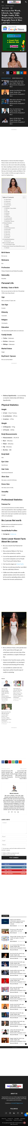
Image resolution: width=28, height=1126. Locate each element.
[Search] (26, 2)
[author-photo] (14, 791)
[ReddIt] (24, 72)
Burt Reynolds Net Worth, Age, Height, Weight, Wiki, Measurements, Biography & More (18, 955)
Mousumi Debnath (14, 949)
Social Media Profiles (10, 244)
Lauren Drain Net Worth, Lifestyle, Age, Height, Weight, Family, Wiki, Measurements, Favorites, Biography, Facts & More (20, 774)
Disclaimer (22, 1118)
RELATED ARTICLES (6, 78)
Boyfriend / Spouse (10, 221)
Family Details (9, 218)
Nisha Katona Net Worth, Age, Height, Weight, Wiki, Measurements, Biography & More (17, 102)
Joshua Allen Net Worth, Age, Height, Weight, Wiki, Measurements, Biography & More (18, 1031)
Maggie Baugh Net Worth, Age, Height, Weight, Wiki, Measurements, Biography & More (18, 1040)
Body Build (8, 229)
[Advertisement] (14, 144)
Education (8, 216)
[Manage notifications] (24, 1123)
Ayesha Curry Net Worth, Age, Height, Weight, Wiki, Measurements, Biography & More (18, 93)
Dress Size (8, 236)
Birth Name (8, 199)
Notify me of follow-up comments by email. (11, 853)
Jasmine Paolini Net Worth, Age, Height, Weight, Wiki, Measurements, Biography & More (18, 963)
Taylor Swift (20, 564)
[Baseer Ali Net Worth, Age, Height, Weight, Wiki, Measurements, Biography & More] (5, 120)
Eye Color (8, 231)
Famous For (8, 241)
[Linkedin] (21, 72)
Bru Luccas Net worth (8, 242)
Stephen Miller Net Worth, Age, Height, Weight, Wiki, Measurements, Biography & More (17, 84)
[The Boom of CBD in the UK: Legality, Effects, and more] (5, 931)
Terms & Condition (18, 1120)
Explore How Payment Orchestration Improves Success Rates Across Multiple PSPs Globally (17, 922)
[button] (2, 2)
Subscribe (23, 873)
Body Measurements (10, 227)
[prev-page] (23, 78)
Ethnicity (8, 213)
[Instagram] (10, 1113)
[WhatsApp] (18, 72)
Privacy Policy (9, 1120)
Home (2, 5)
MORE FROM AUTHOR (17, 78)
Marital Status (9, 219)
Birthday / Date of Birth (11, 208)
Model (11, 8)
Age (7, 210)
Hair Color (8, 232)
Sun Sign (7, 211)
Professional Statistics (8, 239)
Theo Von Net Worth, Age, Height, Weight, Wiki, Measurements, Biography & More (17, 112)
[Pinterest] (14, 72)
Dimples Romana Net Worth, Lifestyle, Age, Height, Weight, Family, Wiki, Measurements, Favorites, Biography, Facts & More (7, 774)
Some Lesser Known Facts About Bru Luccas (14, 246)
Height (7, 224)
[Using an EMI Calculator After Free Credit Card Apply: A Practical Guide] (5, 938)
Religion (7, 214)
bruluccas (13, 534)
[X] (11, 72)
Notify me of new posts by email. (9, 854)
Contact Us (10, 1118)
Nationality (8, 204)
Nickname (8, 201)
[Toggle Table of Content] (23, 197)
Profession (8, 203)
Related (7, 247)
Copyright (16, 1118)
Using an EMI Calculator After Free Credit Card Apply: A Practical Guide (18, 938)
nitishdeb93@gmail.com (17, 1103)
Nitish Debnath (6, 22)
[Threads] (18, 812)
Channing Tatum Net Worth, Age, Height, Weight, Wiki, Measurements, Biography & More (18, 997)
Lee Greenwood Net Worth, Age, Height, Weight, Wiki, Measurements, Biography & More (18, 946)
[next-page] (26, 78)
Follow (23, 867)
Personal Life (6, 206)
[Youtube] (21, 1113)
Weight (7, 226)
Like (24, 864)
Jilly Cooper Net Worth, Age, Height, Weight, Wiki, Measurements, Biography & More (18, 989)
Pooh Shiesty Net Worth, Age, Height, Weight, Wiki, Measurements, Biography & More (18, 980)
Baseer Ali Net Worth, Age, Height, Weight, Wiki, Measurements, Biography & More (17, 121)
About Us (4, 1118)
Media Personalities (10, 5)
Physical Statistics (7, 223)
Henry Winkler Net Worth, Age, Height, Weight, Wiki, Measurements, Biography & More (18, 1023)
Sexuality (8, 237)
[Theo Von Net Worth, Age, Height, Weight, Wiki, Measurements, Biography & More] (5, 110)
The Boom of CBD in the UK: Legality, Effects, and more (16, 930)
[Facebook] (7, 72)
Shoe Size (8, 234)
